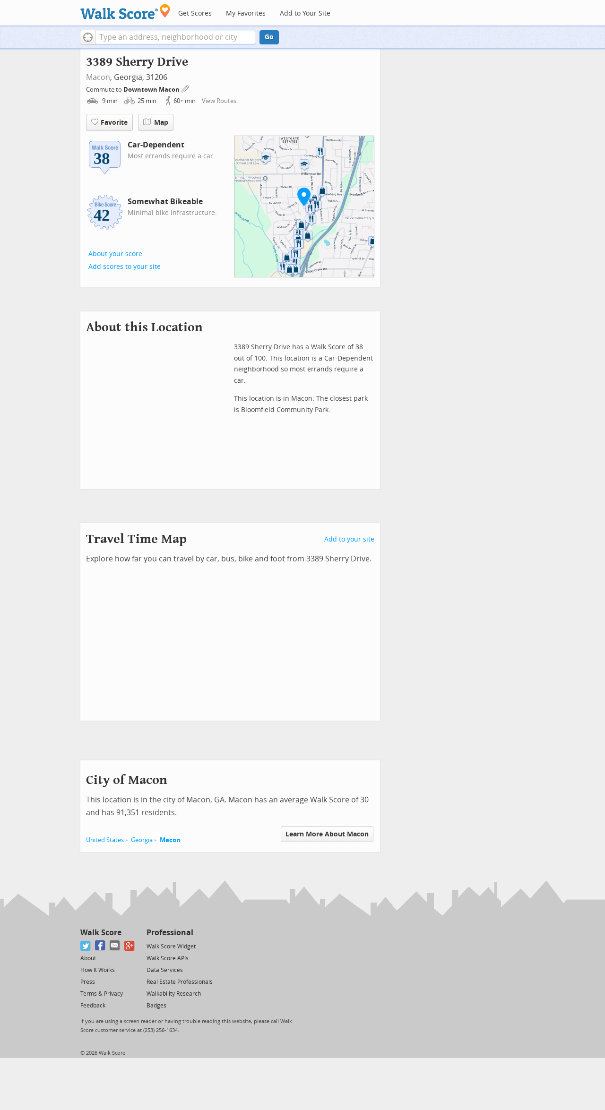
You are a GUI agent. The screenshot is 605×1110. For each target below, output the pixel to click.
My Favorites (246, 13)
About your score (115, 254)
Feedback (92, 1005)
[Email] (115, 945)
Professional (170, 932)
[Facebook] (100, 945)
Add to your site (349, 539)
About (88, 958)
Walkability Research (174, 993)
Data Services (165, 970)
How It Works (97, 970)
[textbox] (175, 37)
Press (87, 982)
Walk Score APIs (168, 958)
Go (269, 37)
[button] (87, 37)
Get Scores (195, 13)
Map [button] (161, 123)
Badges (156, 1005)
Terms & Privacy (101, 993)
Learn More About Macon (327, 834)
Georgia (142, 839)
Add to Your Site (305, 13)
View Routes (219, 100)
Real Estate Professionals (180, 982)
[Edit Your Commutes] (185, 88)
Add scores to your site (124, 267)
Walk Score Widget (171, 946)
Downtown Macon (152, 89)
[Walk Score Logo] (125, 11)
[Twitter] (85, 945)
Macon (98, 77)
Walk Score (100, 932)
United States (105, 839)
